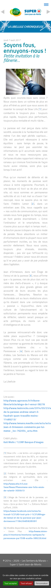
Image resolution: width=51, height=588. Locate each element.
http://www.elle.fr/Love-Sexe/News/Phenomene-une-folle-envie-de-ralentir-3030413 (24, 487)
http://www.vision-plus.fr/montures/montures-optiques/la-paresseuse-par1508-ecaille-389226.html (25, 535)
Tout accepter (10, 583)
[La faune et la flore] (48, 12)
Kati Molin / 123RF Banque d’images (23, 442)
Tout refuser (26, 583)
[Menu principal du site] (46, 5)
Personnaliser (42, 583)
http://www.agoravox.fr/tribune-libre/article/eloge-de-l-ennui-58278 (24, 402)
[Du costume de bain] (2, 12)
